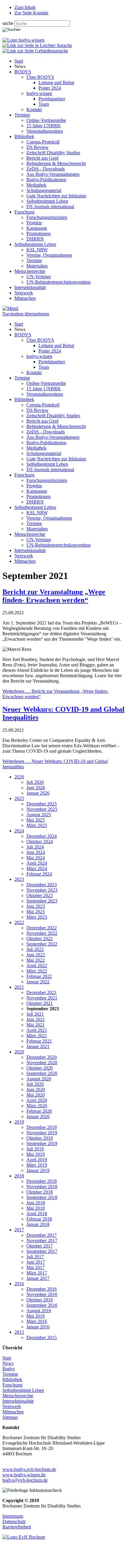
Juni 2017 (35, 1262)
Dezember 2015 (41, 1337)
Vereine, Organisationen (49, 255)
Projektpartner (51, 98)
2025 (19, 798)
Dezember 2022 (41, 927)
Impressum (12, 1516)
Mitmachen (25, 298)
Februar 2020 (39, 1111)
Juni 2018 (35, 1202)
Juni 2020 (35, 1089)
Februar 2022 (39, 976)
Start (18, 60)
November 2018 (41, 1186)
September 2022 (41, 943)
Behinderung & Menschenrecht (56, 163)
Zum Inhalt (24, 7)
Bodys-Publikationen (46, 179)
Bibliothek (24, 136)
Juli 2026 (35, 782)
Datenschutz (14, 1521)
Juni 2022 (35, 954)
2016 (19, 1283)
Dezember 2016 (41, 1289)
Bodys (8, 1368)
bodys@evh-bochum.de (25, 1480)
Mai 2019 (35, 1154)
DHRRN (35, 238)
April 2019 (36, 1159)
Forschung (24, 211)
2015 (19, 1332)
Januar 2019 (38, 1170)
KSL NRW (37, 249)
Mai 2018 (35, 1208)
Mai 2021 (35, 1024)
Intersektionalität (30, 287)
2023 (19, 879)
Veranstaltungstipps (44, 131)
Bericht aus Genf (42, 158)
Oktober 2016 (39, 1299)
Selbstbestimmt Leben (47, 201)
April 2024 (36, 863)
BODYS (22, 71)
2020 (19, 1051)
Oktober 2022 (39, 938)
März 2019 (36, 1165)
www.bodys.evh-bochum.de (29, 1469)
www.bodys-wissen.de (24, 1474)
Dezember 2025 (41, 803)
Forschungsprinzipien (46, 217)
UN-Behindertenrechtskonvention (58, 282)
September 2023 (41, 900)
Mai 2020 (35, 1094)
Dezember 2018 (41, 1181)
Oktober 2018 (39, 1191)
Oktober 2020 (39, 1067)
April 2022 (36, 965)
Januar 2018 (38, 1224)
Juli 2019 (35, 1148)
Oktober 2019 (39, 1138)
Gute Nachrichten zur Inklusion (56, 195)
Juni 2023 (35, 906)
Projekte (34, 222)
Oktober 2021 (39, 1003)
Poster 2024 (49, 87)
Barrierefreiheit (16, 1526)
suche (8, 23)
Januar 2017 (38, 1278)
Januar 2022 (38, 981)
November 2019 (41, 1132)
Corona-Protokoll (42, 141)
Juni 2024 (35, 852)
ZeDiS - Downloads (45, 168)
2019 (19, 1121)
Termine (22, 114)
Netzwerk (23, 292)
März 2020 (36, 1105)
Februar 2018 (39, 1218)
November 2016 (41, 1294)
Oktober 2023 (39, 895)
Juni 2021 (35, 1019)
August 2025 (38, 814)
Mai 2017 (35, 1267)
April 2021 (36, 1030)
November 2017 (41, 1240)
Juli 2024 (35, 846)
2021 (19, 987)
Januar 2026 (38, 793)
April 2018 (36, 1213)
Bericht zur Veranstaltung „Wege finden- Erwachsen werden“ (53, 596)
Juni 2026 (35, 787)
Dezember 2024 (41, 836)
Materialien (37, 265)
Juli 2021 (35, 1014)
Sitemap (10, 1417)
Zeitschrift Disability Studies (53, 152)
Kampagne (36, 228)
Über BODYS (40, 77)
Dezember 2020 (41, 1057)
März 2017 (36, 1272)
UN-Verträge (38, 276)
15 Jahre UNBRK (43, 125)
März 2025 (36, 825)
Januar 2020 (38, 1116)
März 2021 (36, 1035)
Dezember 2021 (41, 992)
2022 (19, 922)
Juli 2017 (35, 1256)
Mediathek (36, 185)
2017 (19, 1229)
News (8, 1363)
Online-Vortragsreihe (46, 120)
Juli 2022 (35, 949)
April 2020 (36, 1100)
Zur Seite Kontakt (31, 12)
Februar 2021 (39, 1041)
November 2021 (41, 997)
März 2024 (36, 868)
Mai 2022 (35, 960)
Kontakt (34, 109)
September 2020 (41, 1073)
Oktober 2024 (39, 841)
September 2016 (41, 1305)
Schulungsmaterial (43, 190)
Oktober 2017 (39, 1245)
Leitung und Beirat (56, 82)
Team (43, 104)
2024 (19, 830)
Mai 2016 (35, 1315)
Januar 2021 (38, 1046)
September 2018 (41, 1197)
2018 (19, 1175)
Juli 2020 (35, 1084)
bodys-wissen (39, 93)
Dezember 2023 (41, 884)
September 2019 (41, 1143)
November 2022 (41, 933)
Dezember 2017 (41, 1235)
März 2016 (36, 1321)
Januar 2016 (38, 1326)
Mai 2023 (35, 911)
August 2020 (38, 1078)
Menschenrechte (29, 271)
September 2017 (41, 1251)
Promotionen (38, 233)
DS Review (37, 147)
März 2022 (36, 970)
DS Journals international (50, 206)
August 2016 (38, 1310)
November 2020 (41, 1062)
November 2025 (41, 809)
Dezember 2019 (41, 1127)
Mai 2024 (35, 857)
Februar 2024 (39, 873)
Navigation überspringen (25, 313)
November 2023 (41, 890)
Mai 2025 (35, 819)
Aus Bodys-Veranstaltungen (53, 174)
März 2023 (36, 917)
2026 (19, 776)
